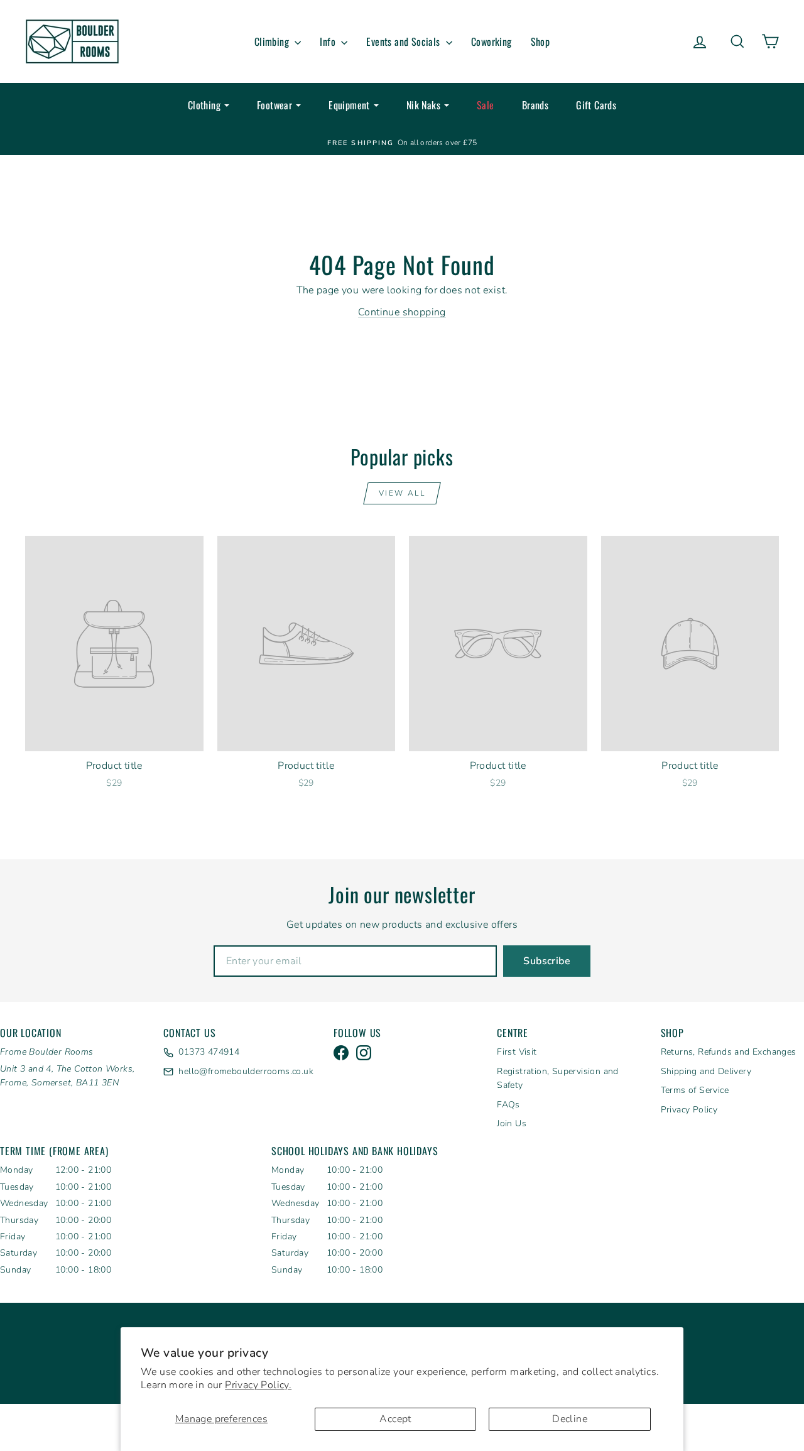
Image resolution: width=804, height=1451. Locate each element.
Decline (569, 1419)
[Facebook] (341, 1052)
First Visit (516, 1052)
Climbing (273, 41)
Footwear (274, 104)
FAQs (508, 1105)
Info (329, 41)
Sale (485, 104)
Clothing (204, 104)
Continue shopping (402, 312)
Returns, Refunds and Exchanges (728, 1052)
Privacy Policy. (258, 1385)
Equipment (349, 104)
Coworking (491, 41)
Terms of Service (695, 1090)
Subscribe (546, 961)
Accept (395, 1419)
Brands (535, 104)
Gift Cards (596, 104)
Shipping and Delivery (706, 1071)
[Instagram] (363, 1052)
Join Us (511, 1123)
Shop (540, 41)
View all (402, 493)
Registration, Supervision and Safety (558, 1078)
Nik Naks (423, 104)
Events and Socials (404, 41)
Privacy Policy (689, 1110)
